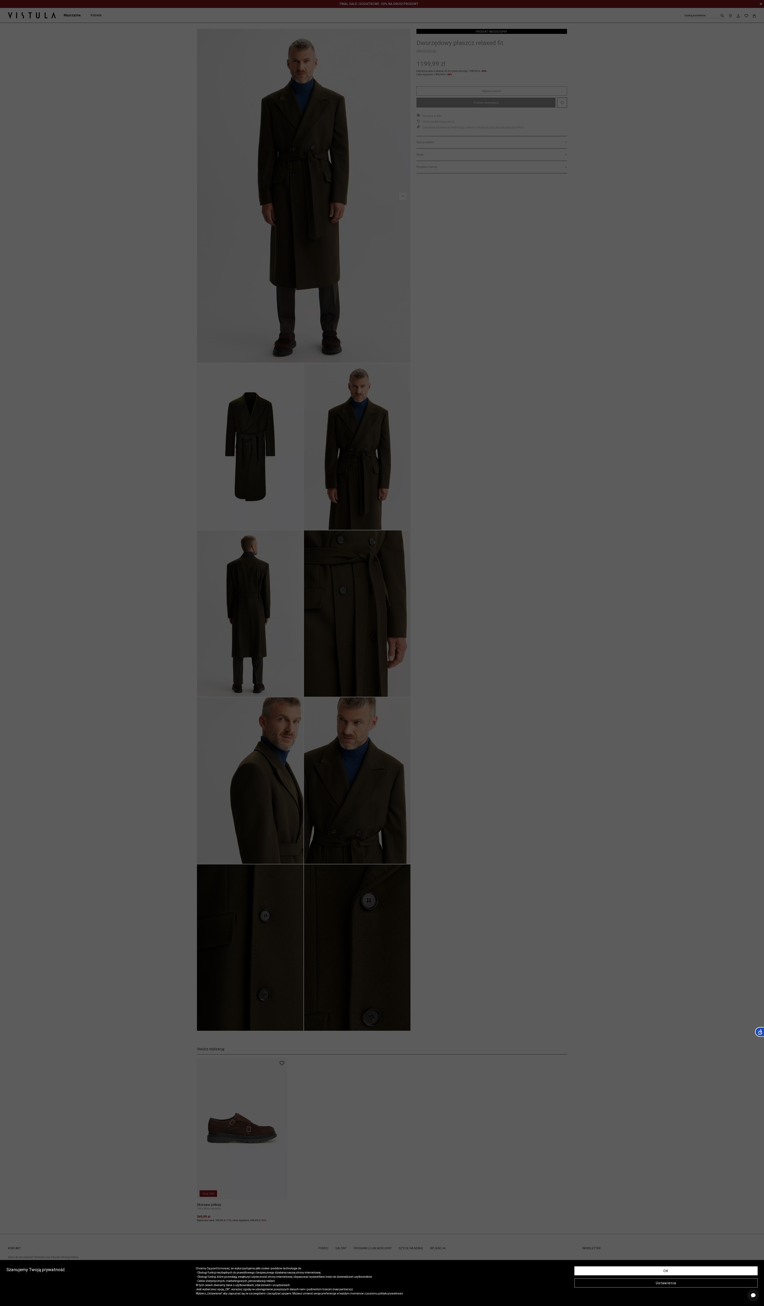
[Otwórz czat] (753, 1295)
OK (665, 1271)
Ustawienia (666, 1283)
